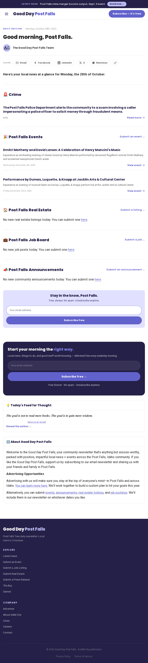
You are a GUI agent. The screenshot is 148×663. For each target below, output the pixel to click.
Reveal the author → (18, 426)
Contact (7, 632)
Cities (6, 620)
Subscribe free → (74, 376)
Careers (7, 626)
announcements (66, 492)
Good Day (34, 14)
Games (7, 591)
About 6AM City (12, 614)
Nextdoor (102, 62)
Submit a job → (135, 239)
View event (134, 165)
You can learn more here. (31, 485)
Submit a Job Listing (15, 567)
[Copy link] (115, 63)
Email (23, 62)
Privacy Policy (63, 656)
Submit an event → (132, 136)
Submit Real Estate (13, 573)
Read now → (117, 3)
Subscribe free (74, 320)
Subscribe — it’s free (127, 13)
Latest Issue (10, 555)
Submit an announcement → (125, 269)
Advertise (8, 608)
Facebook (44, 62)
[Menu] (6, 13)
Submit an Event (12, 561)
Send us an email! (37, 422)
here (84, 220)
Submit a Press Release (16, 579)
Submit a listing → (132, 210)
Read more (134, 117)
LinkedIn (67, 62)
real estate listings (91, 492)
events (50, 492)
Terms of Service (83, 656)
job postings (119, 492)
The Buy (7, 585)
